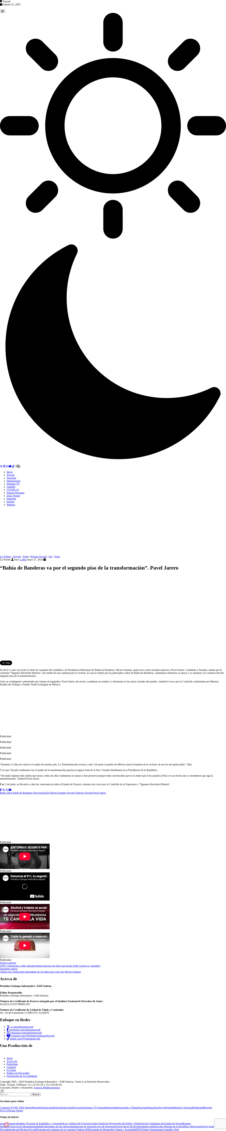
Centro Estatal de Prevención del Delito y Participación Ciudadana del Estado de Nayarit (137, 1123)
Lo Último (5, 556)
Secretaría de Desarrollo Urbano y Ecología (111, 1129)
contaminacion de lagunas (81, 1126)
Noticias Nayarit (83, 792)
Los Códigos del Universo (77, 1123)
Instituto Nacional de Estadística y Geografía (40, 1123)
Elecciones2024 (41, 792)
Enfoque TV (13, 483)
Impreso (11, 504)
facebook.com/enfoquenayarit (24, 1029)
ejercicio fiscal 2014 (124, 1126)
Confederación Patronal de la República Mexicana (174, 1126)
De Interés (26, 1107)
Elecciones (78, 1107)
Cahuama (26, 1126)
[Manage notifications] (6, 1124)
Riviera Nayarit (39, 556)
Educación (66, 1107)
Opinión (11, 486)
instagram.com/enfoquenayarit (26, 1032)
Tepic (57, 556)
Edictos (10, 501)
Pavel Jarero (99, 792)
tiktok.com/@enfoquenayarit (25, 1038)
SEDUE (138, 1129)
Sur (50, 556)
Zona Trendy (13, 495)
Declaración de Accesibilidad (22, 1076)
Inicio (10, 472)
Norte (26, 556)
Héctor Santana (58, 792)
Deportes (11, 498)
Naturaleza (153, 1107)
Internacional (13, 480)
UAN (7, 1110)
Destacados (47, 1107)
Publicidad (12, 1064)
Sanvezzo (16, 1126)
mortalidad (36, 1126)
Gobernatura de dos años (55, 1126)
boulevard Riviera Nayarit (22, 1129)
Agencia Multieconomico (47, 1087)
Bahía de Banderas (22, 792)
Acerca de (12, 1061)
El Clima (11, 1070)
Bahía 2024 (6, 792)
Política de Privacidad (18, 1073)
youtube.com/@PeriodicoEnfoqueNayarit (32, 1035)
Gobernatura (141, 1126)
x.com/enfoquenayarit (21, 1026)
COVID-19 (13, 489)
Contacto (11, 1067)
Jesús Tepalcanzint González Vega (161, 1129)
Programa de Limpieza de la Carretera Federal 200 (62, 1129)
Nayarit (10, 475)
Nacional (11, 478)
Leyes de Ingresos (104, 1126)
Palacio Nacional (15, 492)
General (101, 1107)
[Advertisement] (113, 532)
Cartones (4, 1107)
